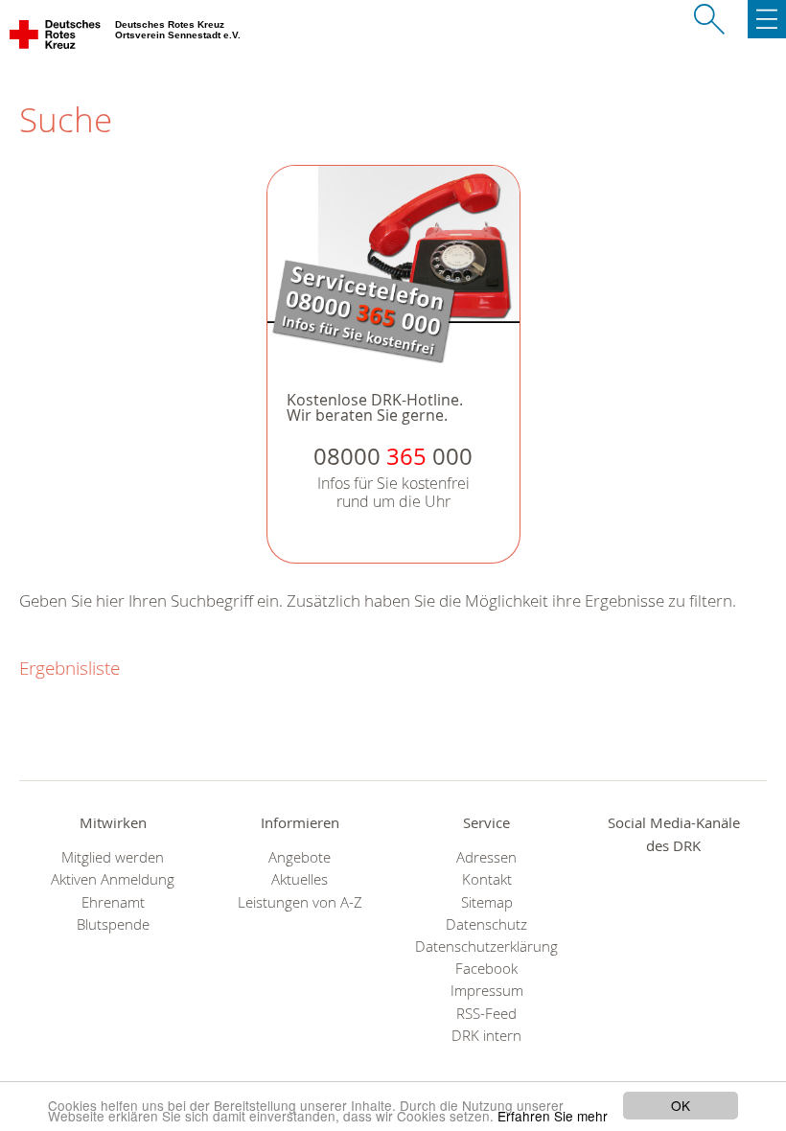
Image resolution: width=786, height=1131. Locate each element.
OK (680, 1105)
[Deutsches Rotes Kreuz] (56, 38)
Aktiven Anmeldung (112, 879)
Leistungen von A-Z (300, 902)
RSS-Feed (486, 1013)
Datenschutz (486, 924)
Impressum (487, 990)
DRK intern (486, 1036)
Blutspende (113, 924)
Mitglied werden (112, 857)
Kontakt (487, 879)
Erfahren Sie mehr (552, 1115)
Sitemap (487, 902)
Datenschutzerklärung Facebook (486, 957)
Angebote (299, 857)
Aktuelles (299, 879)
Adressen (486, 857)
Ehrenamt (113, 902)
